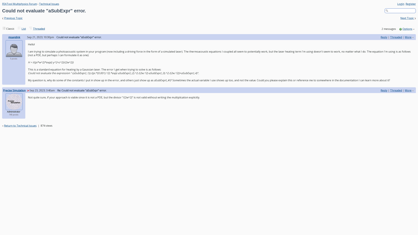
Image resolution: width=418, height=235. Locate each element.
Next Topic (407, 18)
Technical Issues (49, 4)
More (408, 37)
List (24, 29)
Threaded (39, 29)
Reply (384, 37)
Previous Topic (13, 18)
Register (411, 4)
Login (400, 4)
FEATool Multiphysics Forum (19, 4)
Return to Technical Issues (20, 125)
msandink (14, 37)
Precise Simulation (14, 90)
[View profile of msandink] (14, 55)
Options (407, 29)
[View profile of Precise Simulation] (14, 108)
